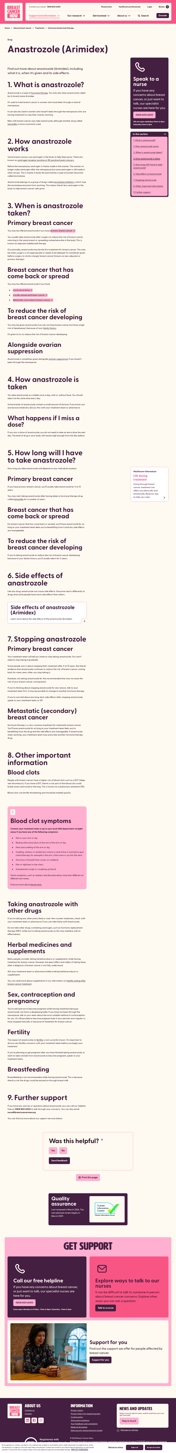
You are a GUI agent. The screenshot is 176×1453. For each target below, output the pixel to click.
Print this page (90, 1177)
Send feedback (59, 1160)
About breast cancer (22, 28)
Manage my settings (129, 1430)
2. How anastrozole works (146, 146)
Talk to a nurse (106, 1308)
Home (7, 28)
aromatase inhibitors (64, 182)
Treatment (39, 28)
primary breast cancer (62, 231)
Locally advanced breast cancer (29, 295)
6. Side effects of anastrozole (147, 174)
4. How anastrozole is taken (146, 159)
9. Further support (142, 192)
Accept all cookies (153, 1447)
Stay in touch (129, 1421)
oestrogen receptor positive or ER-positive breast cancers (45, 160)
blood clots (36, 885)
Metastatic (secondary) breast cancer (31, 300)
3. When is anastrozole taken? (147, 153)
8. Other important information (148, 186)
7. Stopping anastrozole (144, 180)
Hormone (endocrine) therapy (61, 28)
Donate (163, 15)
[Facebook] (34, 1420)
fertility (40, 1040)
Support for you (100, 1360)
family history (49, 328)
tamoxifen (13, 124)
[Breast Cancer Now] (15, 1411)
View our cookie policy (79, 1449)
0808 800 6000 (53, 7)
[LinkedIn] (27, 1420)
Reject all (134, 1447)
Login (149, 7)
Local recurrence (21, 290)
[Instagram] (41, 1420)
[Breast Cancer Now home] (14, 12)
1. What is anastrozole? (144, 140)
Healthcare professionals (130, 7)
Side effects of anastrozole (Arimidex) (43, 610)
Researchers (106, 7)
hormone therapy (39, 93)
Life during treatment (140, 477)
